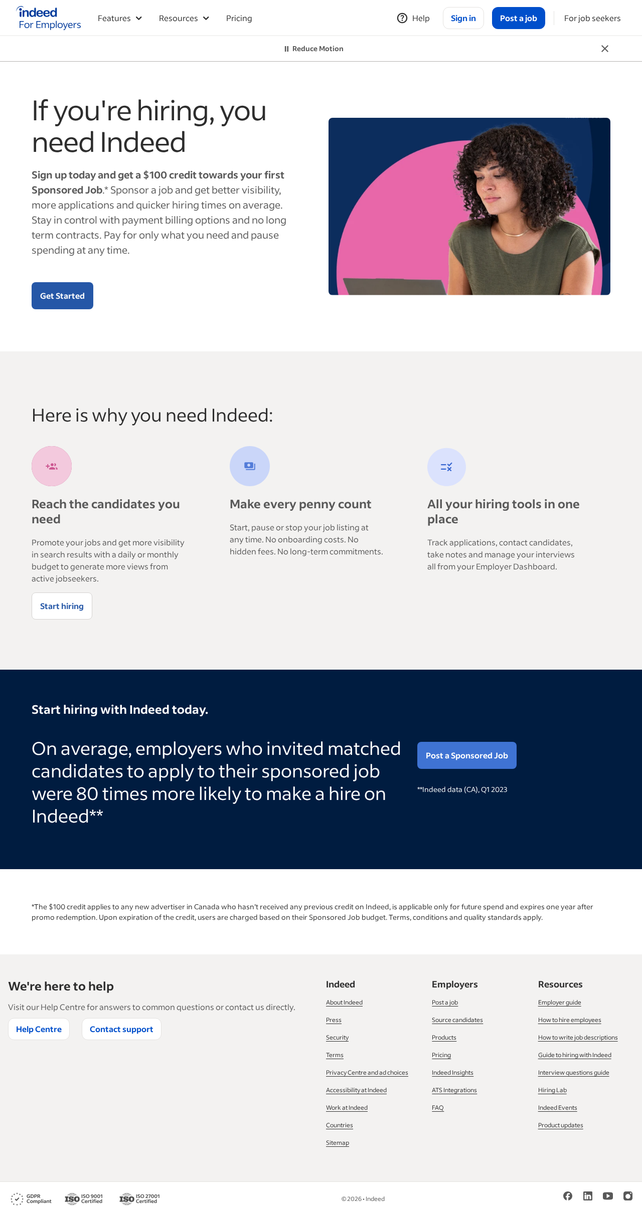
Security (337, 1037)
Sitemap (337, 1142)
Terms (335, 1055)
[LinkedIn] (588, 1195)
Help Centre (39, 1029)
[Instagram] (628, 1195)
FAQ (438, 1107)
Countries (339, 1125)
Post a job (445, 1002)
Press (334, 1020)
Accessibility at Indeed (356, 1090)
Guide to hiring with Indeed (574, 1055)
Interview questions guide (573, 1072)
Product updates (560, 1125)
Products (444, 1037)
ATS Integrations (454, 1090)
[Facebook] (568, 1195)
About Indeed (344, 1002)
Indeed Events (557, 1107)
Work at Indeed (347, 1107)
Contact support (121, 1029)
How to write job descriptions (578, 1037)
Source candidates (457, 1020)
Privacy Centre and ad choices (367, 1072)
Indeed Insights (452, 1072)
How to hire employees (569, 1020)
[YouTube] (608, 1195)
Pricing (239, 18)
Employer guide (559, 1002)
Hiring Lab (552, 1090)
